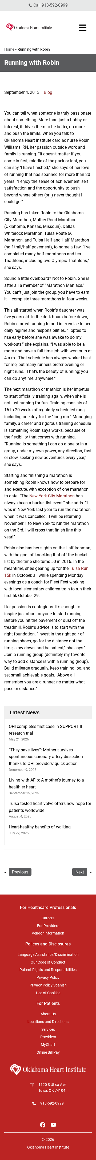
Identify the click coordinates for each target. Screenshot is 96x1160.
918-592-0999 (55, 5)
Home (9, 49)
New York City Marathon (52, 495)
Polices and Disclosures (48, 943)
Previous (20, 872)
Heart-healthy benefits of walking (40, 826)
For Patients (48, 1003)
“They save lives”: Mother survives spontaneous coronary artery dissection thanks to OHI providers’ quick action (46, 756)
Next (79, 872)
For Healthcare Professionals (48, 907)
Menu (83, 27)
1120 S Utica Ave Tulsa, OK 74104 (52, 1087)
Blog (48, 92)
